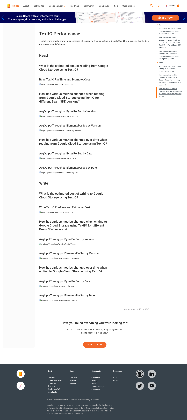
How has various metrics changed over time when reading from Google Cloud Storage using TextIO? (169, 55)
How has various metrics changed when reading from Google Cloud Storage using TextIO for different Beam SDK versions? (170, 42)
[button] (92, 22)
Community (89, 6)
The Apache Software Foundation (63, 400)
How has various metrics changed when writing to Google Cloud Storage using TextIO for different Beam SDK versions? (170, 80)
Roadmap (74, 6)
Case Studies (128, 6)
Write (161, 62)
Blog (115, 6)
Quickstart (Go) (54, 389)
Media (93, 384)
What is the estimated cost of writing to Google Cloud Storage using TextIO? (170, 68)
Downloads (52, 392)
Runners (73, 384)
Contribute (104, 6)
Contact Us (95, 390)
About (26, 6)
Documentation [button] (56, 6)
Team (93, 380)
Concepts (73, 377)
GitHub (116, 380)
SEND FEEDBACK (95, 345)
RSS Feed (95, 400)
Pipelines (73, 380)
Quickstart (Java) (55, 380)
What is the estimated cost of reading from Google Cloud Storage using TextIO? (170, 31)
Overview (51, 377)
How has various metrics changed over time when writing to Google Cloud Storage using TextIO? (170, 92)
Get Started (39, 6)
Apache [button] (171, 5)
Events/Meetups (97, 387)
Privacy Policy (84, 400)
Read (161, 25)
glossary (47, 44)
